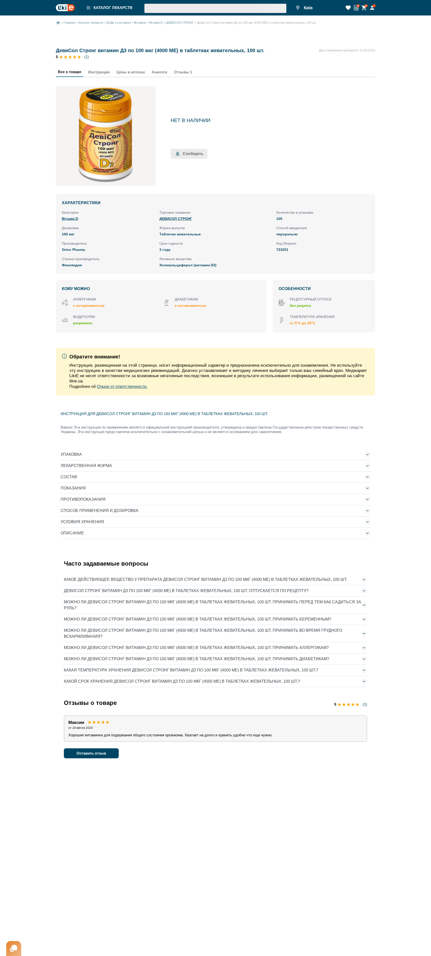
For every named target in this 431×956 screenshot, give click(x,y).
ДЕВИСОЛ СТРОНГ (175, 219)
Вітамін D (70, 219)
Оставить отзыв (91, 753)
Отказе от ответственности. (122, 386)
